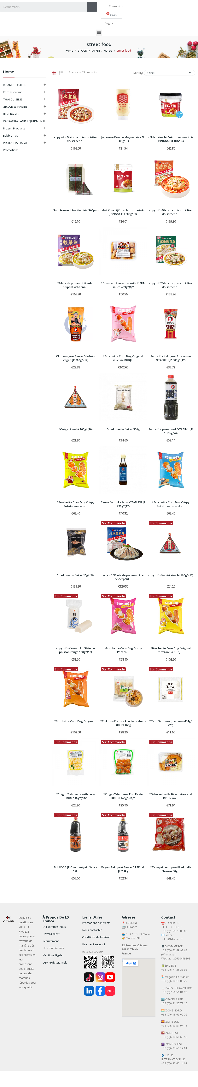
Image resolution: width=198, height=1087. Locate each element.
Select (169, 73)
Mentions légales (53, 955)
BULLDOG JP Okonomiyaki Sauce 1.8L (75, 869)
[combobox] (41, 7)
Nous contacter (92, 930)
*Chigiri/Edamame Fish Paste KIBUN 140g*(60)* (123, 796)
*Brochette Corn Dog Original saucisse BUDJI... (123, 358)
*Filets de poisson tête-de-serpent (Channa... (75, 285)
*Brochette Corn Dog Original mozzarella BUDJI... (171, 650)
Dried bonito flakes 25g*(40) (75, 575)
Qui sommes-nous (54, 927)
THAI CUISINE (12, 99)
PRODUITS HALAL (15, 143)
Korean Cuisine (13, 92)
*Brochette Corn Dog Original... (75, 721)
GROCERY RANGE (15, 106)
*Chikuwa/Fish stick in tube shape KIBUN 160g (123, 723)
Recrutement (51, 941)
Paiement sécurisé (93, 944)
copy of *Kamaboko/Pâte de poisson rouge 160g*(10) (75, 650)
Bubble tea (10, 135)
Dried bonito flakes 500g (123, 429)
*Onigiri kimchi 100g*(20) (75, 429)
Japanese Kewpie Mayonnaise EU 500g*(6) (123, 139)
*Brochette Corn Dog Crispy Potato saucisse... (75, 504)
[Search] (92, 7)
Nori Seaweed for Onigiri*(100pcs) (75, 210)
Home (8, 72)
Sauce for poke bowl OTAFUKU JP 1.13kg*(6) (170, 431)
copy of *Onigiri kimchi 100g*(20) (170, 575)
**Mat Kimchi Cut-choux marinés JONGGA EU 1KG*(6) (170, 139)
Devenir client (51, 934)
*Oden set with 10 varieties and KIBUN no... (170, 796)
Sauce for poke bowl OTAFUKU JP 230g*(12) (123, 504)
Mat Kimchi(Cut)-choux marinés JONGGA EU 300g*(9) (123, 212)
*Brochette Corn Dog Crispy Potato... (123, 650)
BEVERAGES (11, 114)
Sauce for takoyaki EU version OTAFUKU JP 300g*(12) (170, 358)
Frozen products (14, 128)
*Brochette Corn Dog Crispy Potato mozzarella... (170, 504)
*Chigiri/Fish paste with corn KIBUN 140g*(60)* (75, 796)
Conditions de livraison (96, 937)
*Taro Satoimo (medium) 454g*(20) (170, 723)
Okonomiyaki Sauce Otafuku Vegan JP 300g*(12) (75, 358)
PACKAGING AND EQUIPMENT (23, 121)
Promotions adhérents (96, 923)
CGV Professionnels (55, 962)
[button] (111, 15)
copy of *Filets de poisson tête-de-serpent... (75, 139)
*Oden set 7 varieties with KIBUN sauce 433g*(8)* (123, 285)
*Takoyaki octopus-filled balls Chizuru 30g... (170, 869)
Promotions (11, 150)
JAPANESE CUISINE (15, 85)
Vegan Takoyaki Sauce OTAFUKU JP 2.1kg (123, 869)
